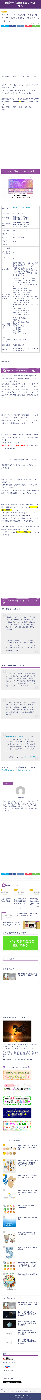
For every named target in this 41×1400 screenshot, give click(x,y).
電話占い (4, 11)
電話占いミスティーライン (22, 207)
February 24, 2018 (29, 757)
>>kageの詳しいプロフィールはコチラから (18, 1059)
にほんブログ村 (8, 1370)
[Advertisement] (20, 51)
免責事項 (27, 1395)
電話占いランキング (9, 1362)
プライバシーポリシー (17, 1395)
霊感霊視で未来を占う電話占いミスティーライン (19, 770)
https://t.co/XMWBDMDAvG (15, 736)
